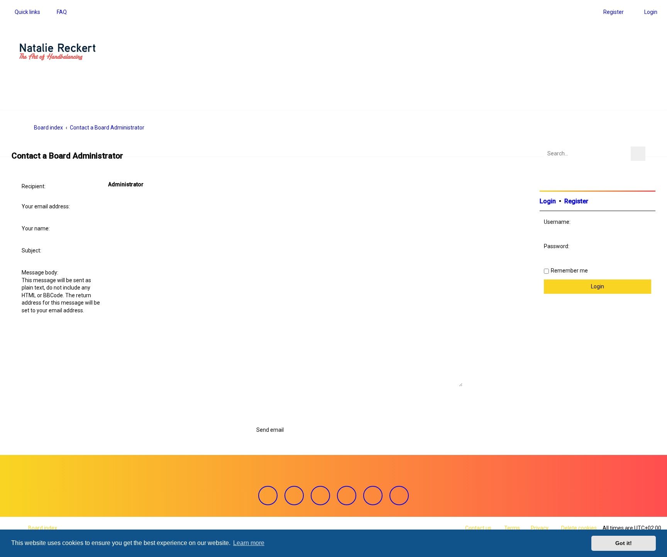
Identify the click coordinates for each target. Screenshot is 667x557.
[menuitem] (58, 12)
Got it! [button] (623, 543)
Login (548, 201)
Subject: (31, 250)
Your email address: (46, 206)
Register (576, 201)
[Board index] (57, 51)
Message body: (40, 272)
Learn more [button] (248, 543)
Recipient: (34, 186)
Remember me (569, 270)
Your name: (36, 228)
